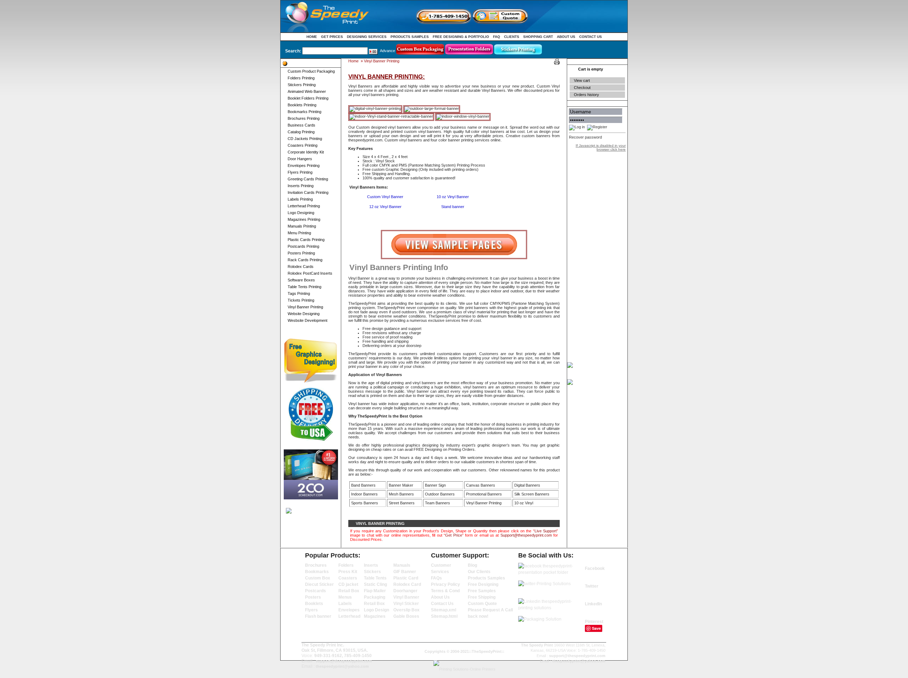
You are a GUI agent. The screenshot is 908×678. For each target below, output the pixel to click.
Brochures (316, 565)
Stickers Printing (302, 85)
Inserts (371, 565)
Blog (472, 565)
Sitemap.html (444, 616)
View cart (582, 80)
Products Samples (410, 37)
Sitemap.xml (443, 609)
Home (311, 37)
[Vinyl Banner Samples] (454, 258)
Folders (346, 565)
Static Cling (375, 584)
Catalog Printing (301, 132)
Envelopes (349, 609)
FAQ (496, 37)
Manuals (401, 565)
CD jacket (348, 584)
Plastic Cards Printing (306, 239)
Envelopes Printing (304, 165)
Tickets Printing (301, 300)
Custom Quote (482, 603)
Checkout (582, 87)
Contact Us (590, 37)
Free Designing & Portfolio (461, 37)
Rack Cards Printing (305, 260)
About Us (566, 37)
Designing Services (367, 37)
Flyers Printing (300, 172)
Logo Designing (301, 213)
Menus (345, 597)
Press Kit (347, 571)
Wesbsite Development (307, 320)
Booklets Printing (302, 105)
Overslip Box (406, 609)
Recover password (585, 137)
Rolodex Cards (301, 266)
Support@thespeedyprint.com (526, 535)
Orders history (586, 95)
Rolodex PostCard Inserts (310, 273)
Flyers (311, 609)
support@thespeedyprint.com (344, 661)
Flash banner (318, 616)
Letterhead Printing (304, 206)
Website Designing (304, 314)
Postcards (315, 590)
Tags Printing (299, 293)
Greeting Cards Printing (308, 179)
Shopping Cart (538, 37)
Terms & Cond (445, 590)
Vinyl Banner (406, 597)
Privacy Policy (445, 584)
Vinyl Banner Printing (305, 307)
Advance (387, 51)
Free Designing (483, 584)
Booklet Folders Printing (308, 98)
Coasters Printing (302, 145)
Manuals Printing (302, 226)
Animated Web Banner (307, 91)
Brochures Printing (304, 118)
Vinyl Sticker (406, 603)
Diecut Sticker (319, 584)
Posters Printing (301, 253)
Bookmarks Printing (304, 112)
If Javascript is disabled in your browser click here (601, 147)
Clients (511, 37)
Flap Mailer (375, 590)
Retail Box (348, 590)
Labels (345, 603)
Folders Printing (301, 78)
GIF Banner (404, 571)
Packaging (374, 597)
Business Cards (301, 125)
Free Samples (482, 590)
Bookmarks (317, 571)
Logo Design (376, 609)
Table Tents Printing (304, 287)
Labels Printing (300, 199)
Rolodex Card (407, 584)
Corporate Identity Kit (306, 152)
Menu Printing (299, 233)
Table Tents (375, 578)
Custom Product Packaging (311, 71)
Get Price (453, 535)
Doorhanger (405, 590)
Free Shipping (481, 597)
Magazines (375, 616)
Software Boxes (301, 280)
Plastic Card (405, 578)
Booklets (314, 603)
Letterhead (349, 616)
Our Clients (479, 571)
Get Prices (332, 37)
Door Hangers (300, 159)
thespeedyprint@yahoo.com (342, 666)
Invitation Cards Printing (308, 192)
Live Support (546, 531)
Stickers (372, 571)
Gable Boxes (406, 616)
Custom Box (317, 578)
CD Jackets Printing (305, 138)
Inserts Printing (301, 186)
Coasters (347, 578)
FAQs (436, 578)
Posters (313, 597)
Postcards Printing (303, 246)
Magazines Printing (304, 219)
